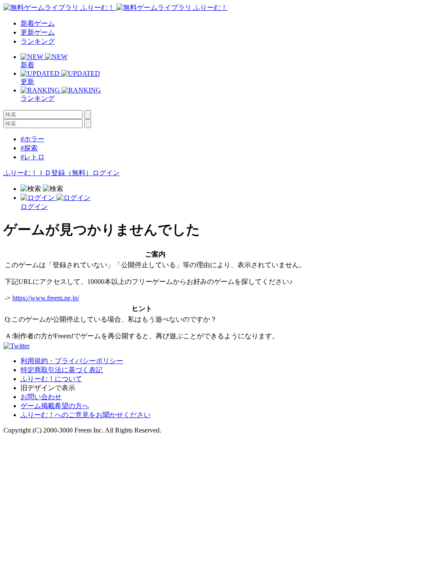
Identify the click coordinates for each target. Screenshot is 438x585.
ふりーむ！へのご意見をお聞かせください (86, 414)
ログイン (106, 172)
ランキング (38, 41)
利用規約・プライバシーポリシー (72, 360)
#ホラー (32, 139)
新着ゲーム (38, 23)
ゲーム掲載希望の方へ (55, 405)
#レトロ (32, 157)
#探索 (29, 148)
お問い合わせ (41, 396)
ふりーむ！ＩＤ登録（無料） (47, 172)
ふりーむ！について (51, 378)
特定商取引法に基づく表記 (62, 369)
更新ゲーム (38, 32)
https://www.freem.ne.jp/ (45, 297)
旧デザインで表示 (48, 387)
